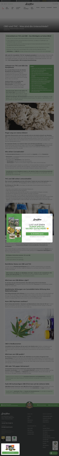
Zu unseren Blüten (10, 452)
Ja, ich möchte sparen (37, 234)
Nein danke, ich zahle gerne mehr (37, 236)
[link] (10, 448)
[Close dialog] (51, 215)
